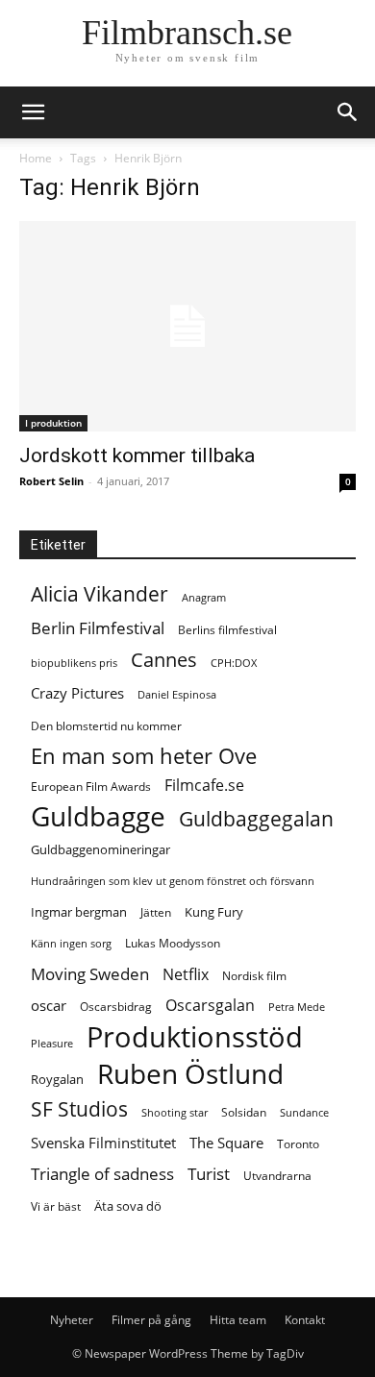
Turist (209, 1174)
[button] (348, 112)
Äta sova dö (128, 1206)
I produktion (53, 423)
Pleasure (52, 1043)
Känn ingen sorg (71, 943)
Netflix (185, 975)
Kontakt (305, 1320)
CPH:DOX (234, 663)
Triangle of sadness (102, 1174)
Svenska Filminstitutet (103, 1142)
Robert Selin (51, 481)
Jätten (155, 912)
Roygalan (57, 1079)
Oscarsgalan (210, 1006)
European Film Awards (91, 786)
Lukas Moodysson (172, 943)
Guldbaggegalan (256, 819)
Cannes (164, 660)
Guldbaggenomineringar (100, 849)
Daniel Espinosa (177, 694)
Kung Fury (214, 912)
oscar (48, 1005)
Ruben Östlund (190, 1074)
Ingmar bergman (79, 912)
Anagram (204, 597)
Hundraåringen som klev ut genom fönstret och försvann (172, 881)
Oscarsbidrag (116, 1006)
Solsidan (243, 1112)
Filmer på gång (151, 1320)
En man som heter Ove (144, 756)
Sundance (304, 1112)
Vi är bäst (56, 1206)
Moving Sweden (90, 974)
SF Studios (79, 1109)
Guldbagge (98, 816)
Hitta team (238, 1320)
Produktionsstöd (195, 1037)
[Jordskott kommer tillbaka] (187, 326)
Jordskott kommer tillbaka (137, 455)
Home (35, 158)
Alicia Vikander (99, 594)
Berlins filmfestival (227, 630)
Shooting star (174, 1112)
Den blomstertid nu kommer (106, 726)
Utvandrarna (277, 1176)
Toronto (298, 1144)
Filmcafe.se (204, 785)
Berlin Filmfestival (97, 628)
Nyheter (71, 1320)
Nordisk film (254, 976)
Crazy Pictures (77, 692)
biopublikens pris (74, 663)
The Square (226, 1142)
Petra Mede (296, 1007)
